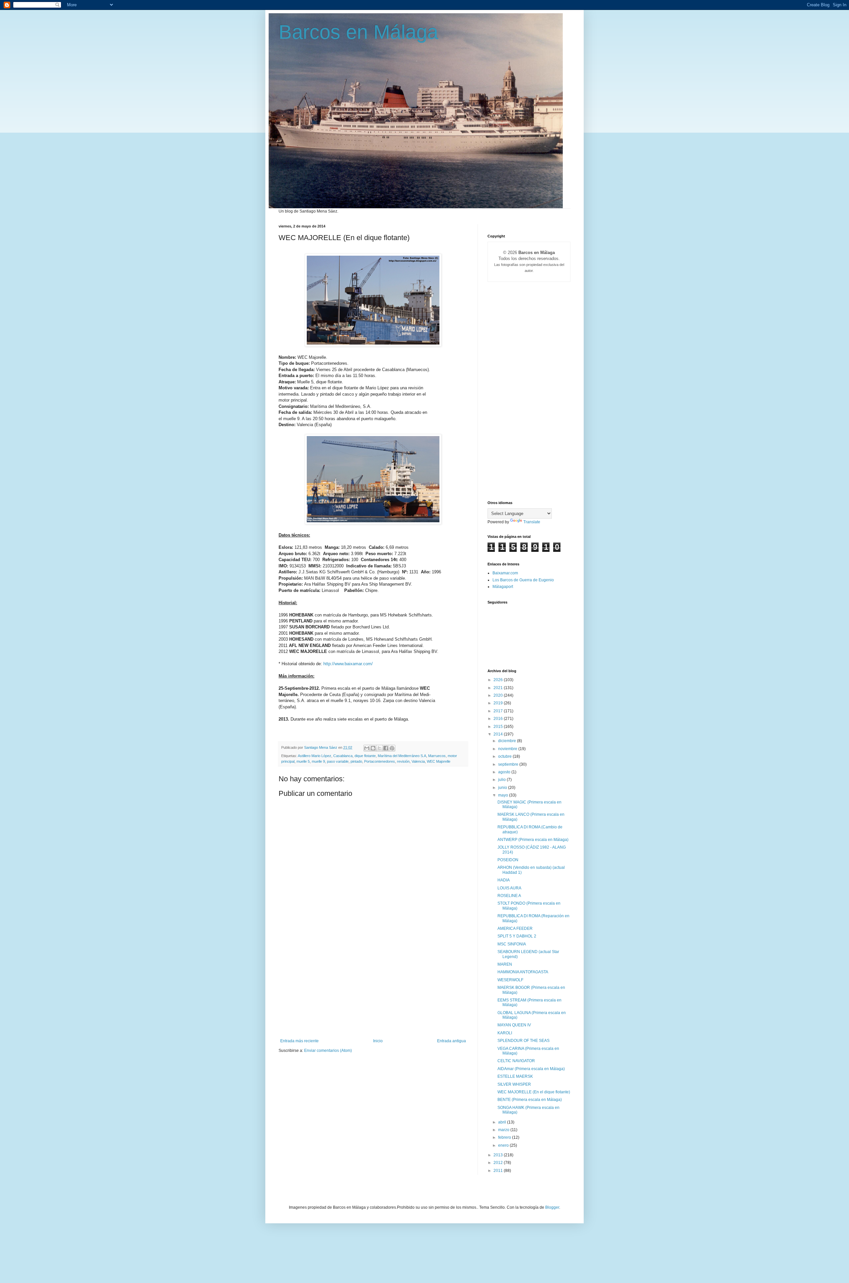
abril (502, 1122)
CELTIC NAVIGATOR (516, 1060)
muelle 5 (303, 761)
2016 (498, 718)
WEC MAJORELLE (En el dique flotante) (533, 1092)
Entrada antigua (451, 1041)
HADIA (503, 880)
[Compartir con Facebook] (385, 748)
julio (502, 779)
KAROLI (504, 1033)
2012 (498, 1162)
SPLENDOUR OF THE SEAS (523, 1040)
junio (503, 787)
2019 (498, 703)
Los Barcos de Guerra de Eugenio (523, 580)
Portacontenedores (379, 761)
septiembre (508, 764)
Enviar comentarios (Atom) (328, 1050)
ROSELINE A (509, 895)
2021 (498, 687)
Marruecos (437, 756)
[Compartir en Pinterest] (392, 748)
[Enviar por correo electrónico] (366, 748)
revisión (403, 761)
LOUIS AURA (509, 888)
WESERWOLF (510, 980)
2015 (498, 726)
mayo (503, 795)
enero (504, 1145)
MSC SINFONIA (511, 944)
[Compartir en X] (379, 748)
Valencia (418, 761)
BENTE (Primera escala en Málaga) (529, 1099)
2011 (498, 1170)
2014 (498, 734)
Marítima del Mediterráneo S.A (402, 756)
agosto (504, 772)
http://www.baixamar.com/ (348, 663)
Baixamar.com (505, 573)
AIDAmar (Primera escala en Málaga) (531, 1068)
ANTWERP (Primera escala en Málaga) (532, 839)
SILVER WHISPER (514, 1084)
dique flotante (365, 756)
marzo (504, 1129)
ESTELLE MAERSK (515, 1076)
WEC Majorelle (438, 761)
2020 (498, 695)
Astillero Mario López (314, 756)
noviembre (508, 748)
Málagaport (502, 586)
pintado (356, 761)
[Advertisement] (373, 988)
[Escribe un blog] (373, 748)
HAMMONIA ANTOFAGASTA (522, 972)
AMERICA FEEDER (515, 928)
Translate (531, 522)
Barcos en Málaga (358, 32)
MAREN (504, 964)
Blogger (552, 1207)
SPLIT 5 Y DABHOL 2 (516, 936)
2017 (498, 711)
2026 (498, 679)
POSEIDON (507, 860)
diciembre (507, 740)
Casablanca (343, 756)
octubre (505, 756)
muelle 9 (318, 761)
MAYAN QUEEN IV (514, 1025)
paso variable (338, 761)
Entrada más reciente (299, 1041)
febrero (505, 1137)
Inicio (378, 1041)
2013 (498, 1155)
